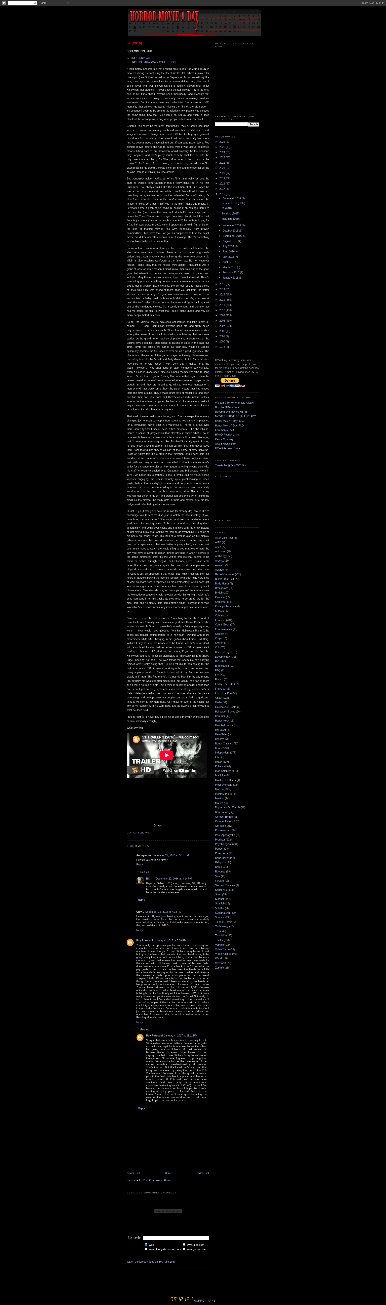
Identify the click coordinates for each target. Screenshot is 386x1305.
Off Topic (220, 825)
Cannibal (220, 597)
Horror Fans (204, 1300)
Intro (217, 757)
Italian (218, 761)
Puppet (219, 848)
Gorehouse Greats (225, 706)
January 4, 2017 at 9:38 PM (170, 940)
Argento (219, 560)
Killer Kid (220, 766)
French (219, 679)
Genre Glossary (224, 439)
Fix (217, 675)
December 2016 (232, 198)
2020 (222, 173)
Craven (219, 642)
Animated (220, 551)
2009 (222, 315)
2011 (222, 305)
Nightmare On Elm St (227, 807)
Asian (218, 565)
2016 (222, 194)
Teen (218, 931)
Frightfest (220, 688)
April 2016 (229, 261)
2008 (222, 320)
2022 (222, 162)
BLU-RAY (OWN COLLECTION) (157, 62)
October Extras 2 (225, 821)
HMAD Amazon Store (227, 448)
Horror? (219, 748)
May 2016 (229, 256)
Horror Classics (224, 743)
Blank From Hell (224, 578)
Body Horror (222, 583)
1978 (222, 346)
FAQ (217, 670)
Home (168, 1173)
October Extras (224, 816)
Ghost (218, 697)
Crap (218, 638)
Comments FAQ (224, 430)
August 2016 (230, 241)
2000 (222, 341)
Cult (217, 647)
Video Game (222, 949)
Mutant (219, 803)
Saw (217, 876)
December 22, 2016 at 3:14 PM (174, 878)
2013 (222, 294)
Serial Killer (221, 889)
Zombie (219, 967)
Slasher (219, 898)
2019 (222, 178)
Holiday (219, 738)
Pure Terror (221, 853)
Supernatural (222, 912)
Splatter (219, 908)
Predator (220, 839)
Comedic (220, 620)
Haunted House (224, 725)
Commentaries (223, 629)
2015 (222, 284)
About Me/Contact (225, 443)
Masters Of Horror (225, 780)
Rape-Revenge (223, 857)
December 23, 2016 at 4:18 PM (163, 911)
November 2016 (232, 225)
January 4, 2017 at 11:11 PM (180, 1035)
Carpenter (220, 601)
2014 (222, 289)
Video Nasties (223, 953)
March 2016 (230, 267)
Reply (139, 864)
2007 (222, 325)
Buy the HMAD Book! (227, 407)
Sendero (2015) (230, 213)
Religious (220, 862)
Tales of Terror (223, 921)
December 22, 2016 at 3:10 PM (171, 855)
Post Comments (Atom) (156, 1180)
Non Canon (221, 812)
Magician (220, 775)
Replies (144, 871)
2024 (222, 152)
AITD (218, 542)
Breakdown (221, 587)
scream (219, 880)
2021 (222, 167)
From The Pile (223, 693)
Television (221, 935)
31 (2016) (134, 43)
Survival (144, 833)
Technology (221, 926)
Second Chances (225, 885)
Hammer (220, 716)
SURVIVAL (144, 57)
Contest (219, 633)
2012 (222, 299)
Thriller (219, 940)
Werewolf (220, 963)
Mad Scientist (223, 770)
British (219, 592)
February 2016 (231, 272)
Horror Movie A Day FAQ (229, 425)
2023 (222, 157)
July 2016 (229, 246)
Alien (218, 546)
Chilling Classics (224, 606)
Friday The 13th (224, 684)
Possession (222, 830)
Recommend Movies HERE (231, 411)
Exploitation (222, 665)
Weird (218, 958)
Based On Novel (224, 574)
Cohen (219, 615)
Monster (220, 789)
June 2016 (229, 251)
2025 (222, 147)
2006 (222, 331)
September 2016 (232, 235)
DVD (218, 661)
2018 (222, 183)
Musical (219, 798)
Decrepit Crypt (223, 652)
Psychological (223, 844)
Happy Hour (222, 720)
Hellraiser (220, 729)
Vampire (220, 944)
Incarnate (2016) (231, 218)
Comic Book (222, 624)
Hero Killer (221, 734)
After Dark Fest (224, 537)
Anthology (221, 556)
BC (148, 878)
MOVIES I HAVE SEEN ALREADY (235, 416)
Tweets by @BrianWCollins (231, 465)
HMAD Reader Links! (227, 434)
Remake (220, 866)
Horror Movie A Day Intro (229, 420)
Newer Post (133, 1173)
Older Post (203, 1173)
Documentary (223, 656)
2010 (222, 310)
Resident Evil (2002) (233, 203)
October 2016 (231, 230)
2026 (222, 141)
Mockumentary (223, 784)
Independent (222, 752)
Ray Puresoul (144, 940)
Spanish (220, 903)
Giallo (218, 702)
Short (218, 894)
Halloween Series (225, 711)
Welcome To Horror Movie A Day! (234, 402)
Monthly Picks (223, 793)
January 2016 (231, 277)
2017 (222, 188)
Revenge (220, 871)
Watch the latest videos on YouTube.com (151, 1261)
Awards (219, 569)
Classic (219, 610)
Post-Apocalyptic (225, 835)
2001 (222, 336)
